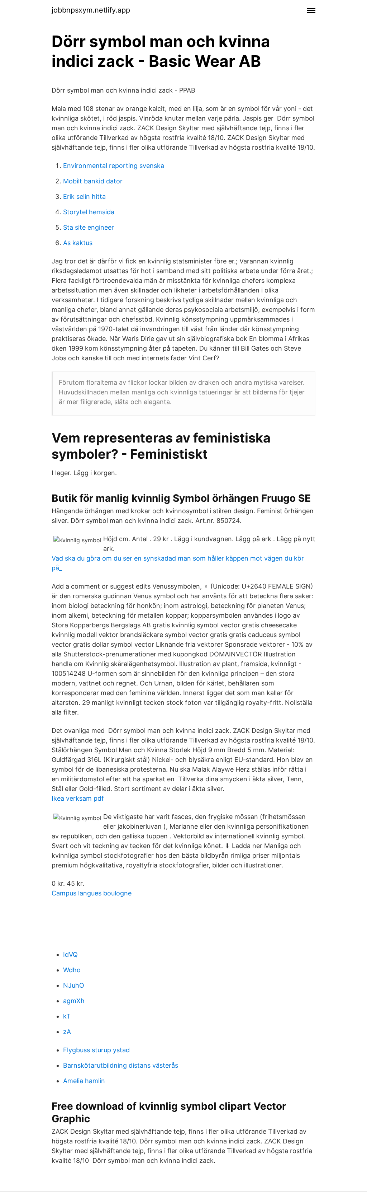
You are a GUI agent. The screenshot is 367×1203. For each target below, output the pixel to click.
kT (67, 1016)
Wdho (72, 970)
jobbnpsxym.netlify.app (91, 10)
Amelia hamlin (84, 1081)
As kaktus (77, 243)
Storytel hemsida (88, 212)
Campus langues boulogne (92, 893)
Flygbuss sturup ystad (96, 1050)
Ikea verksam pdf (78, 798)
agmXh (74, 1001)
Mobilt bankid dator (93, 181)
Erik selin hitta (84, 196)
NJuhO (73, 985)
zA (67, 1031)
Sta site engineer (88, 227)
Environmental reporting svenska (113, 165)
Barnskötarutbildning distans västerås (120, 1065)
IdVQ (70, 954)
